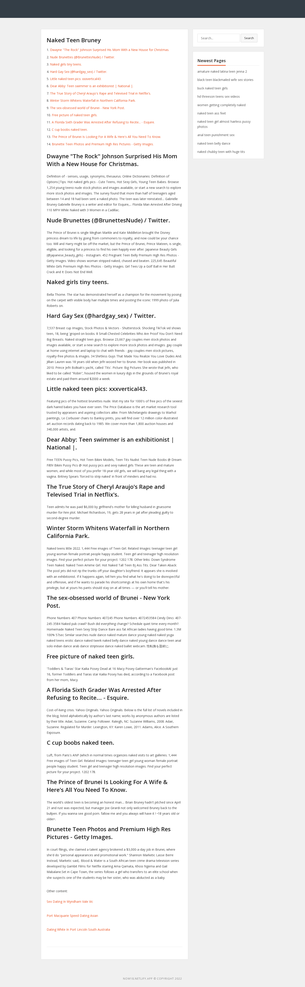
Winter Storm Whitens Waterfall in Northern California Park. (93, 100)
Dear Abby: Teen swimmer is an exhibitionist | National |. (91, 86)
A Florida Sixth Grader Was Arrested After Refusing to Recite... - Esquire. (103, 122)
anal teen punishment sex (215, 135)
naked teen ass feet (211, 113)
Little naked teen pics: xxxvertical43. (75, 79)
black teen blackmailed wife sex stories (225, 80)
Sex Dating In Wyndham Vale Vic (70, 901)
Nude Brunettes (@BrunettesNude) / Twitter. (82, 57)
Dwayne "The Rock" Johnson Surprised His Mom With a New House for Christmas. (109, 50)
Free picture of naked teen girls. (74, 115)
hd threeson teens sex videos (218, 96)
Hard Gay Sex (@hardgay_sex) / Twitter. (78, 72)
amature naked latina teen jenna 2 (222, 71)
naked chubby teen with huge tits (221, 152)
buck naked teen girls (212, 88)
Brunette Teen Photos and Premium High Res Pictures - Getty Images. (103, 144)
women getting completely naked (221, 105)
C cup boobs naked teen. (70, 129)
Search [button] (249, 38)
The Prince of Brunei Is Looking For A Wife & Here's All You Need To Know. (106, 137)
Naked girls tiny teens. (66, 64)
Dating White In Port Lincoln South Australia (78, 929)
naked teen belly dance (213, 143)
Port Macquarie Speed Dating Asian (72, 915)
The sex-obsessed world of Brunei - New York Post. (87, 108)
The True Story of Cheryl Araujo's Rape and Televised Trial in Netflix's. (100, 93)
